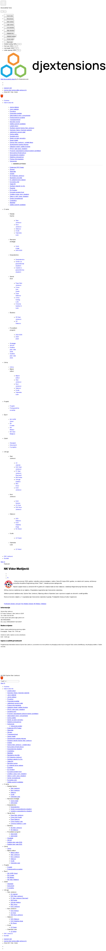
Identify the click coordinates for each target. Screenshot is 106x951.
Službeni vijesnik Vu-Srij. (17, 186)
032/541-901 (8, 88)
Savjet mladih (14, 140)
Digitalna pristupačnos (17, 157)
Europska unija (14, 182)
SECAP (12, 345)
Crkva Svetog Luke (18, 300)
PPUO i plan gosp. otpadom (18, 148)
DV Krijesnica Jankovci (17, 176)
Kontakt (6, 558)
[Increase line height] (18, 48)
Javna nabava (14, 107)
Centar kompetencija (16, 198)
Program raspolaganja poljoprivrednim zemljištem (25, 151)
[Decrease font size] (14, 46)
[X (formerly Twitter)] (7, 578)
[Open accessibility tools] (3, 3)
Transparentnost (15, 119)
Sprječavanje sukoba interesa (19, 144)
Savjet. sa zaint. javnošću (18, 138)
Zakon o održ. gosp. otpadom (19, 196)
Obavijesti (13, 443)
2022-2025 (19, 334)
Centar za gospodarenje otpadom (20, 264)
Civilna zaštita (14, 134)
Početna (6, 100)
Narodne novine (15, 122)
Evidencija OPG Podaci (17, 167)
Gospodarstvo (20, 259)
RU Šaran (19, 529)
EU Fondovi (13, 190)
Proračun (13, 111)
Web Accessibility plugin (8, 79)
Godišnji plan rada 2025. (13, 356)
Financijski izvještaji (16, 113)
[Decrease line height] (15, 48)
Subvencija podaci (19, 163)
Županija (12, 188)
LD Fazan (19, 538)
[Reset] (2, 11)
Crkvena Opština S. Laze (19, 306)
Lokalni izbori (14, 126)
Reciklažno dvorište (16, 178)
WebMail (12, 202)
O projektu (13, 447)
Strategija (13, 343)
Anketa (12, 173)
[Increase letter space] (20, 50)
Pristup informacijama (16, 159)
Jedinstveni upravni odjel (17, 132)
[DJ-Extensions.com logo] (53, 77)
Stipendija (13, 171)
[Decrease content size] (18, 44)
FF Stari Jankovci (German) (19, 473)
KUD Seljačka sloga (18, 525)
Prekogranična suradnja (17, 117)
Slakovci (18, 229)
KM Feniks (19, 477)
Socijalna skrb (14, 136)
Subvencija (13, 161)
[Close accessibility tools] (5, 12)
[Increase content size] (20, 44)
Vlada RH (13, 184)
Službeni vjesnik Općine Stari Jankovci (22, 128)
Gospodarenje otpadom (17, 155)
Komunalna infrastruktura (18, 153)
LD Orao (18, 505)
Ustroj (12, 367)
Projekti (12, 406)
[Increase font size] (17, 46)
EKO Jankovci (8, 556)
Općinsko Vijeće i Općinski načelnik (21, 130)
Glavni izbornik (8, 102)
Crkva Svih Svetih (17, 289)
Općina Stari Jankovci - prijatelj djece (21, 142)
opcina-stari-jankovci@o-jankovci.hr (15, 90)
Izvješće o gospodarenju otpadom (20, 270)
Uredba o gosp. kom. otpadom (19, 194)
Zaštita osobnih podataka (18, 124)
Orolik (17, 231)
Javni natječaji (14, 109)
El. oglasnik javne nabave (18, 180)
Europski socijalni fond (17, 192)
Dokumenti (13, 445)
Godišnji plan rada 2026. (13, 349)
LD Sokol (18, 549)
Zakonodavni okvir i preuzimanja (20, 115)
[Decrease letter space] (17, 50)
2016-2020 (19, 250)
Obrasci (12, 169)
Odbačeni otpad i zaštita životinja (20, 146)
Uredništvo (13, 200)
